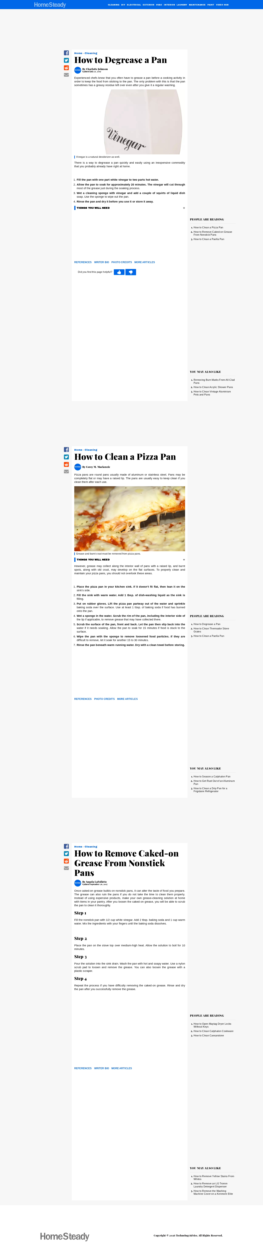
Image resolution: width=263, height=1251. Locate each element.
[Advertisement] (129, 236)
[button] (66, 55)
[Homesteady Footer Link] (70, 1237)
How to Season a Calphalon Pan (212, 776)
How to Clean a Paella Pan (209, 239)
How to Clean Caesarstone (209, 1035)
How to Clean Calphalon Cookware (213, 1031)
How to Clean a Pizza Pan (208, 227)
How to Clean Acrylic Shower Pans (213, 387)
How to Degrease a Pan (207, 624)
